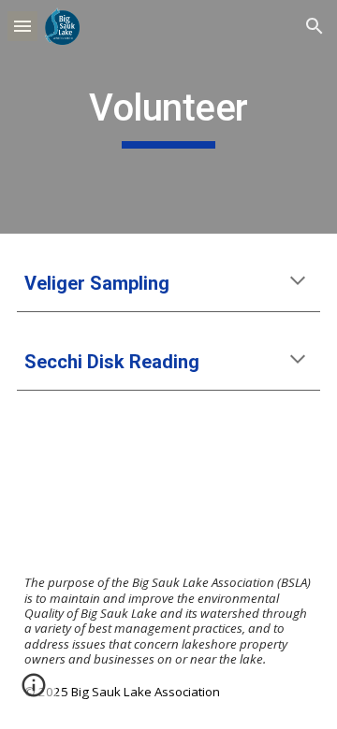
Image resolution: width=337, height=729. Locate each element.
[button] (22, 25)
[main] (168, 117)
